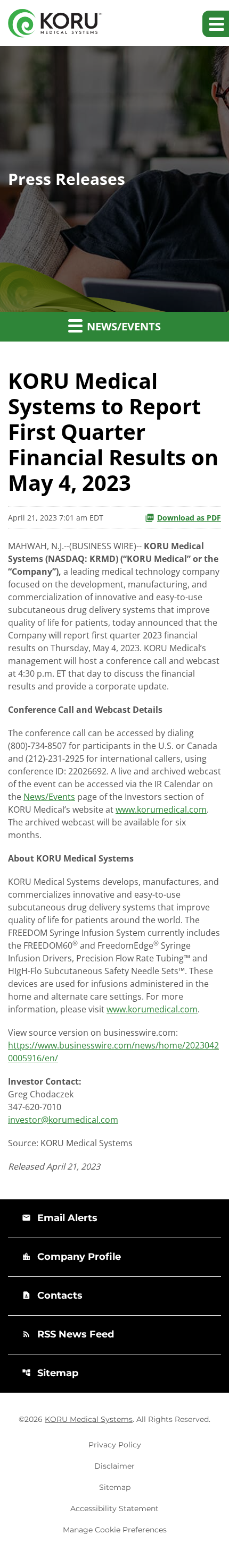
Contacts (52, 1295)
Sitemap (50, 1373)
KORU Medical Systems (89, 1419)
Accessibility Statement (114, 1508)
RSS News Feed (68, 1334)
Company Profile (71, 1257)
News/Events (49, 797)
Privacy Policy (114, 1444)
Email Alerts (59, 1218)
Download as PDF (189, 518)
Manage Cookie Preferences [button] (115, 1529)
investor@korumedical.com (63, 1120)
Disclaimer (114, 1466)
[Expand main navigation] (215, 24)
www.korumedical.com (161, 809)
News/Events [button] (122, 326)
